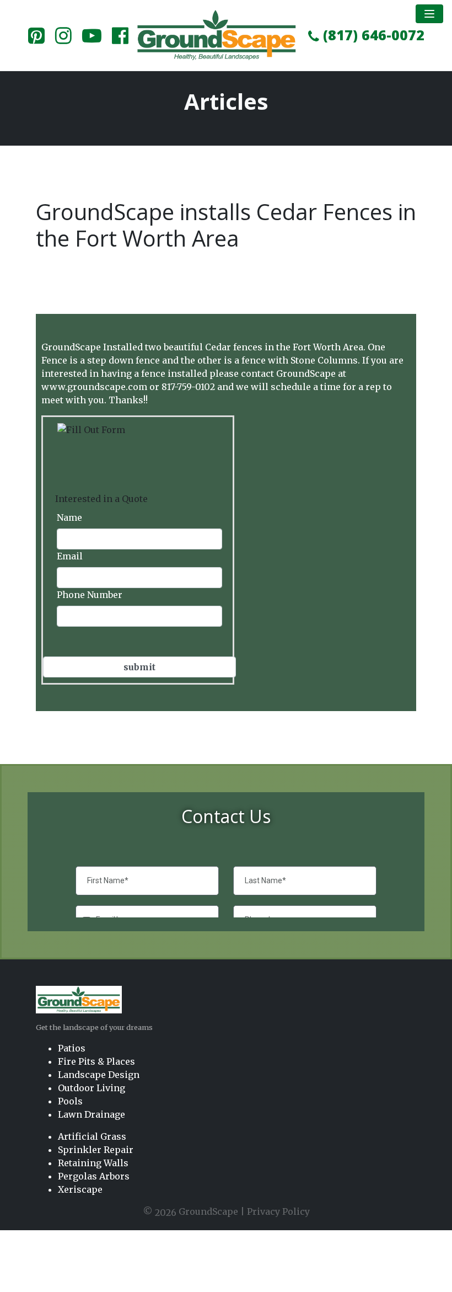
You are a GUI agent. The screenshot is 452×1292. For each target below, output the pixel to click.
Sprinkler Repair (95, 1149)
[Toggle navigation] (429, 13)
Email (70, 556)
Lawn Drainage (91, 1114)
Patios (71, 1048)
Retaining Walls (93, 1162)
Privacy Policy (278, 1211)
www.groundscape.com (94, 386)
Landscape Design (98, 1074)
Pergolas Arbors (94, 1176)
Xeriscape (80, 1189)
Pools (70, 1101)
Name (69, 517)
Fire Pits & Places (96, 1061)
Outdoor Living (91, 1087)
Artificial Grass (92, 1136)
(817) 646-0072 (371, 34)
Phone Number (89, 594)
